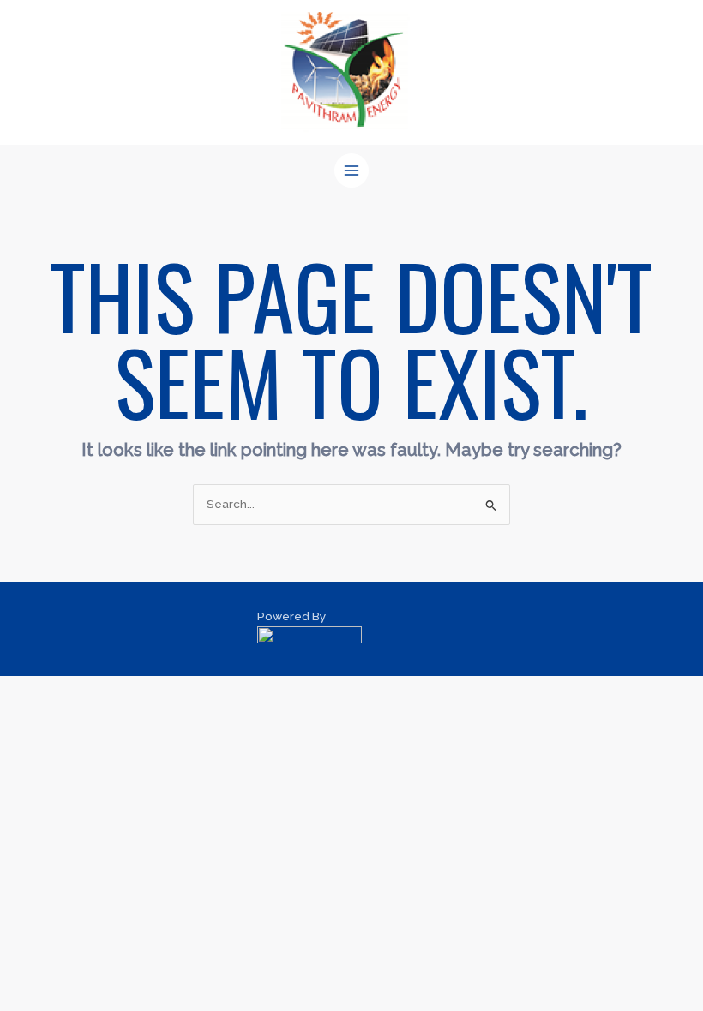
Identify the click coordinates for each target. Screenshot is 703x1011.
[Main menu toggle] (352, 170)
